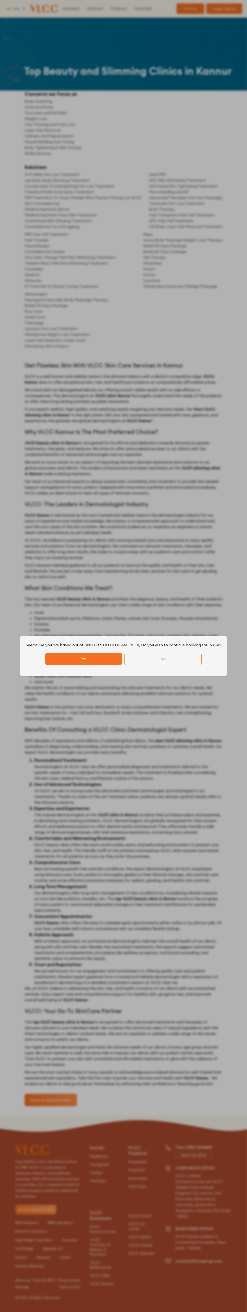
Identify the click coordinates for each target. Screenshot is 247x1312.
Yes (84, 658)
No (163, 658)
